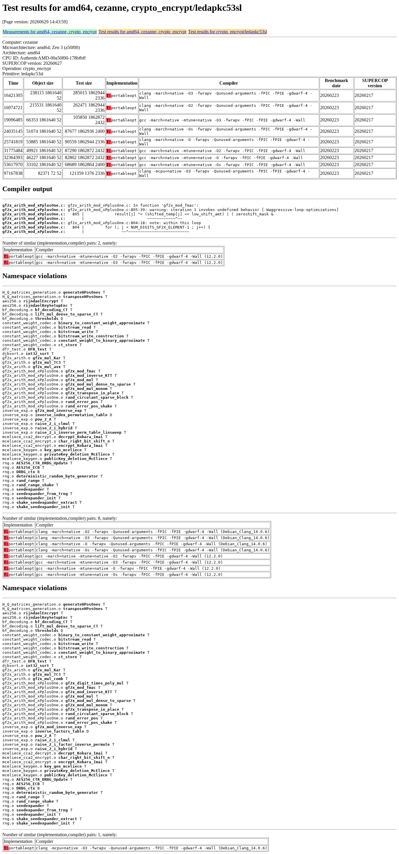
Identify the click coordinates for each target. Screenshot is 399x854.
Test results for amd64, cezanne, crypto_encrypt (142, 31)
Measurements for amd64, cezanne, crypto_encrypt (50, 31)
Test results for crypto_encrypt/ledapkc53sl (227, 31)
